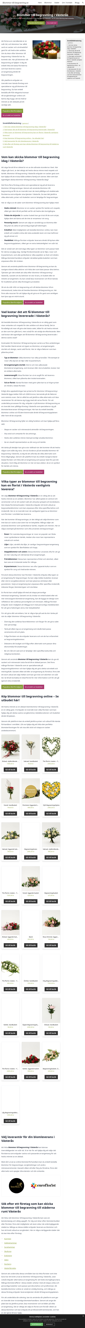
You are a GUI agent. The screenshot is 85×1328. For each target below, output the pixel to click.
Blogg (77, 2)
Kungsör (7, 1238)
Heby (6, 1260)
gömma (25, 123)
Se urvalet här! (51, 23)
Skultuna (7, 1251)
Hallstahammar (10, 1243)
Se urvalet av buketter (12, 115)
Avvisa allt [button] (49, 1324)
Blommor (48, 2)
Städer (56, 2)
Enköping (8, 1255)
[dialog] (42, 1321)
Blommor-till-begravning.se (15, 2)
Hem (40, 2)
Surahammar (9, 1247)
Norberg (7, 1264)
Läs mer (60, 1321)
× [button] (83, 1316)
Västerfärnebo (10, 1268)
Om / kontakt (67, 2)
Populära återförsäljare (36, 23)
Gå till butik (10, 769)
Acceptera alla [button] (36, 1324)
